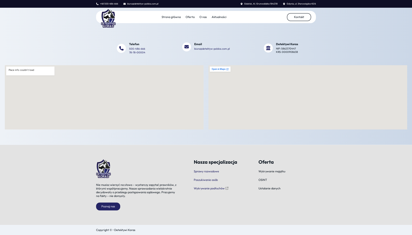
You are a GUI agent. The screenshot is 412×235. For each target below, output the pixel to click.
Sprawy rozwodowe (206, 171)
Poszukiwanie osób (206, 180)
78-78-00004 (137, 52)
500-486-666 (137, 48)
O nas (203, 17)
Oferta (190, 17)
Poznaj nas (108, 206)
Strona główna (171, 17)
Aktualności (219, 17)
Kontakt (299, 17)
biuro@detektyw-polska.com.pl (212, 48)
